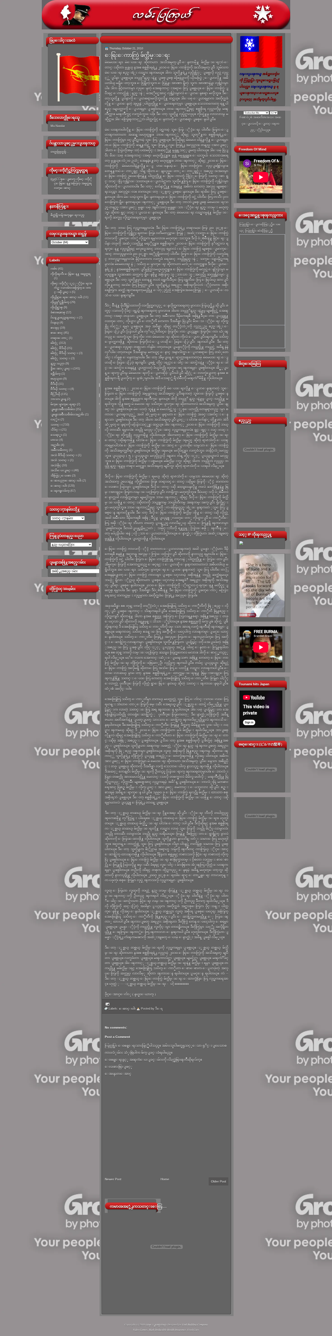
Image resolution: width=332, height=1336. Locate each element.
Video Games (140, 1329)
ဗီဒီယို (54, 384)
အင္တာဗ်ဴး (55, 445)
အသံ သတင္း (60, 460)
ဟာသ (54, 440)
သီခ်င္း (56, 429)
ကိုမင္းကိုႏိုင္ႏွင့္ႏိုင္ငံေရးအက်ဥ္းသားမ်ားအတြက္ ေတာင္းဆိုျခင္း (71, 288)
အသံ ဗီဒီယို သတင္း (64, 455)
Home (165, 1179)
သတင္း (56, 424)
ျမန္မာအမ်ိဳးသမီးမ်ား (63, 409)
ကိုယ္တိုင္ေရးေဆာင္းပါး (66, 297)
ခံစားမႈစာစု (58, 312)
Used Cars (193, 1329)
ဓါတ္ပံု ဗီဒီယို (58, 348)
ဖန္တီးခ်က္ (56, 373)
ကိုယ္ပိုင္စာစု (57, 307)
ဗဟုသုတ (56, 378)
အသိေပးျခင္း (62, 470)
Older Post (218, 1181)
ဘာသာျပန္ (58, 399)
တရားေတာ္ (59, 338)
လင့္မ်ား (55, 419)
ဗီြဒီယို (55, 394)
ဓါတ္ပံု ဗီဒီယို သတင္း (64, 353)
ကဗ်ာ (54, 268)
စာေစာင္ (57, 333)
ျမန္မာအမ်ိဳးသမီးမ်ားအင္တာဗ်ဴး (67, 414)
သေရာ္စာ (56, 435)
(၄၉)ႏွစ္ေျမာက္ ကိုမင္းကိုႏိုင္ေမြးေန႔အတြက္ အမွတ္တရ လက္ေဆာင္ (71, 183)
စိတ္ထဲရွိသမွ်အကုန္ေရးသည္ (67, 215)
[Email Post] (107, 1004)
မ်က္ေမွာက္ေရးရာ (63, 404)
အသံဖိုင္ (56, 465)
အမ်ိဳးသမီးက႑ (59, 450)
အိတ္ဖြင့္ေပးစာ (61, 475)
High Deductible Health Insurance (167, 1329)
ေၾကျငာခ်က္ (60, 490)
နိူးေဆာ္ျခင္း (61, 368)
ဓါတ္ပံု (54, 343)
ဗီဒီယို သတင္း (60, 389)
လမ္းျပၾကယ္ (156, 1324)
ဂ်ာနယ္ (55, 322)
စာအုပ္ (55, 328)
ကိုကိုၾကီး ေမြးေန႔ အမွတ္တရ (71, 274)
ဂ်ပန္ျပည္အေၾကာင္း (64, 317)
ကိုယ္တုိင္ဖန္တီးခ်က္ (60, 302)
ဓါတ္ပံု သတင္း (60, 358)
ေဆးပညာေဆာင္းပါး (66, 480)
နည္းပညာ (58, 363)
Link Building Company (195, 1324)
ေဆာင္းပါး (59, 486)
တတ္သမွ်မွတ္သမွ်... (60, 151)
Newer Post (113, 1179)
